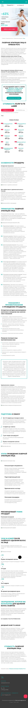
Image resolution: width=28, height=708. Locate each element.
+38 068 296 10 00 (10, 7)
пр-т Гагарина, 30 (6, 695)
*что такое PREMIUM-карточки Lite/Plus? (9, 112)
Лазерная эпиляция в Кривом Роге (17, 668)
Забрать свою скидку (9, 29)
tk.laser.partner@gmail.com (20, 700)
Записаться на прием (14, 98)
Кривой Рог (10, 5)
